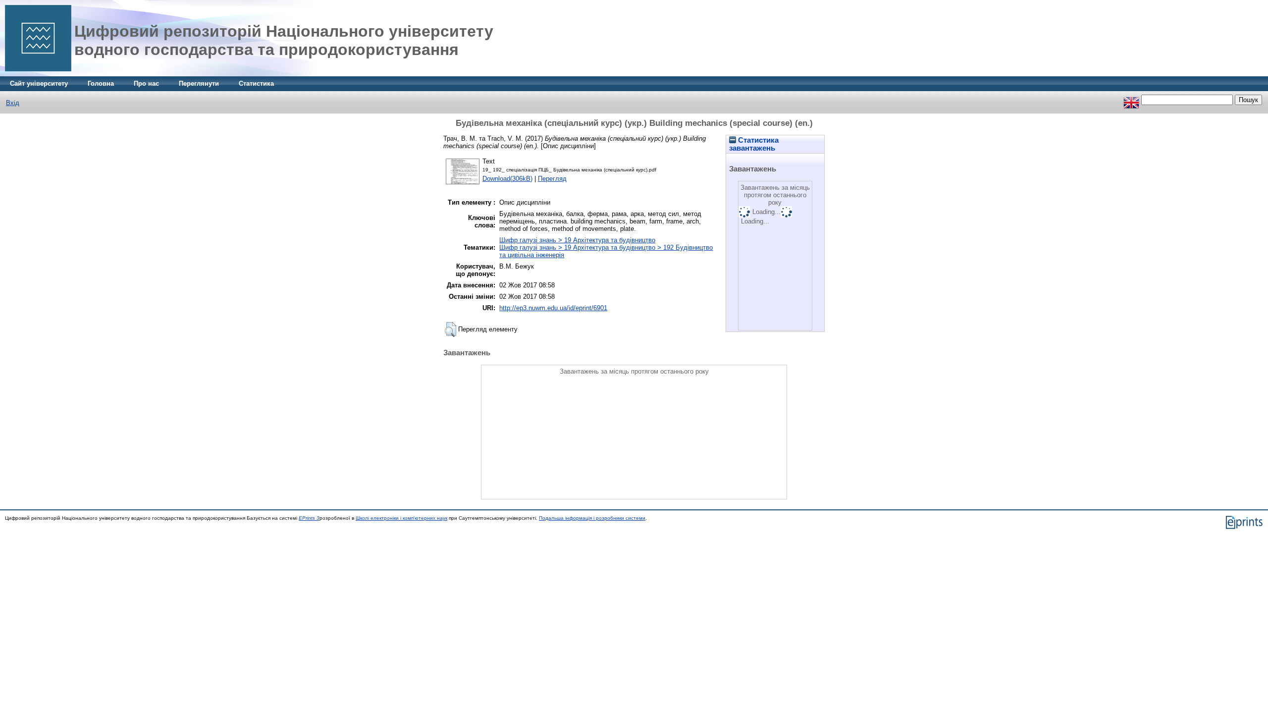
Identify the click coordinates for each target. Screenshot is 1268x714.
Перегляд (552, 178)
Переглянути (199, 83)
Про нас (146, 83)
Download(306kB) (507, 178)
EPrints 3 (309, 518)
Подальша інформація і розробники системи (592, 518)
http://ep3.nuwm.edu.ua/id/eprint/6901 (553, 308)
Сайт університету (39, 83)
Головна (101, 83)
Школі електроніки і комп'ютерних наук (401, 518)
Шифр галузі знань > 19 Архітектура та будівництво (577, 240)
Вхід (12, 103)
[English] (1131, 100)
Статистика (256, 83)
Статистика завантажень (754, 144)
